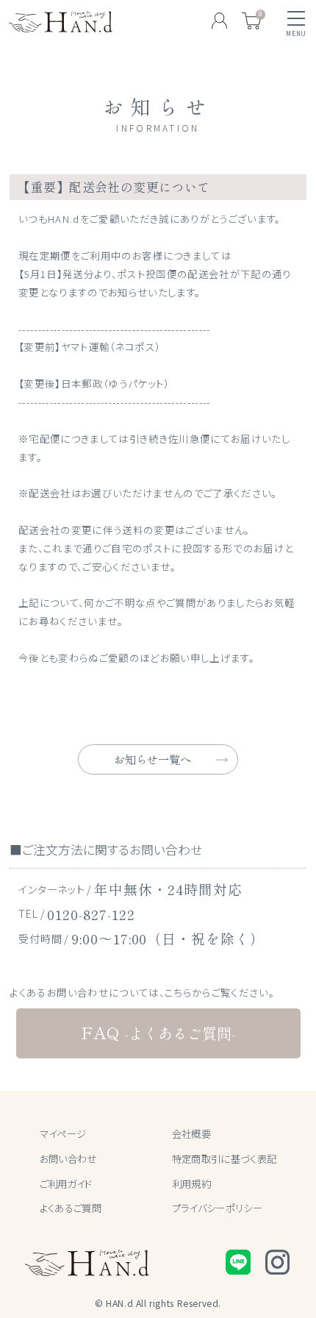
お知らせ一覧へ (152, 759)
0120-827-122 (90, 914)
